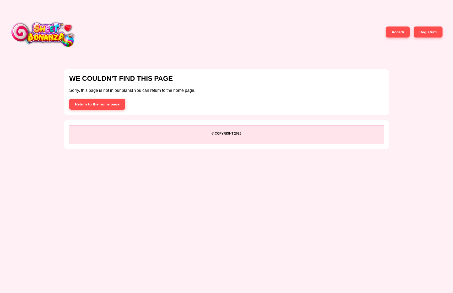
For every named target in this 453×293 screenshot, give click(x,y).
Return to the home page (97, 104)
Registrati (428, 32)
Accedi (398, 32)
